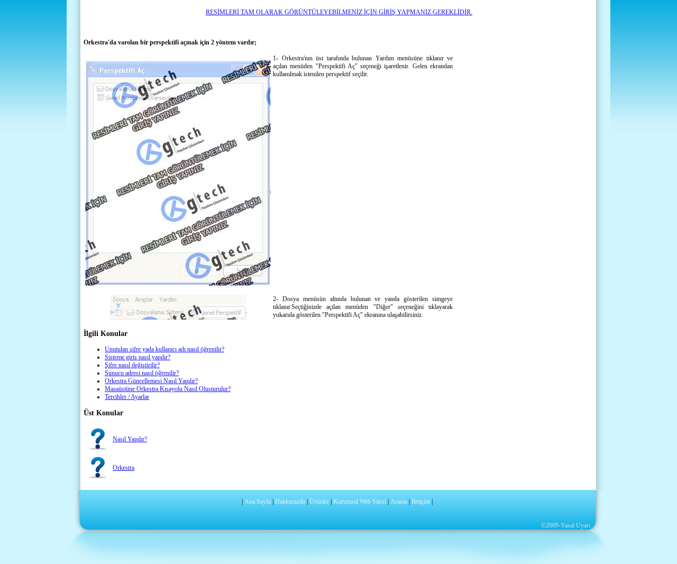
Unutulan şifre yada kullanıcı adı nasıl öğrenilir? (164, 349)
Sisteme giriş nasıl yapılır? (137, 357)
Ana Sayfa (257, 501)
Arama (398, 501)
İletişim (420, 501)
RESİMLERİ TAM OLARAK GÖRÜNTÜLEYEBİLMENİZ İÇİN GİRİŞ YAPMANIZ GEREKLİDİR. (339, 12)
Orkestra (123, 467)
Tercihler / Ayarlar (127, 397)
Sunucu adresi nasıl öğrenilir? (142, 373)
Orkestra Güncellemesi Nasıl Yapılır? (151, 381)
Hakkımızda (290, 501)
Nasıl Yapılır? (130, 439)
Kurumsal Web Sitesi (359, 501)
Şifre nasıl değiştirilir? (132, 365)
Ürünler (319, 501)
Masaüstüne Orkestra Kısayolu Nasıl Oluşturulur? (168, 389)
